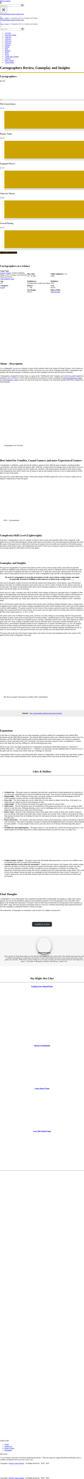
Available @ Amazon (42, 924)
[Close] (3, 10)
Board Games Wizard (16, 1463)
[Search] (1, 3)
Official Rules (55, 292)
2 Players (8, 37)
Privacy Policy (9, 1448)
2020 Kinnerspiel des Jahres (72, 378)
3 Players (8, 39)
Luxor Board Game (42, 1088)
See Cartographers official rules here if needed (46, 713)
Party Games (9, 60)
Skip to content (5, 1)
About (6, 1444)
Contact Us (8, 1446)
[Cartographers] (8, 98)
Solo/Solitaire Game (7, 279)
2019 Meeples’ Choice (10, 380)
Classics (7, 58)
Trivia (7, 55)
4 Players (8, 41)
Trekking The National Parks (42, 986)
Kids (6, 49)
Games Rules (9, 62)
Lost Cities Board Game (42, 1131)
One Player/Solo (10, 35)
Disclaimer (8, 1450)
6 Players (8, 43)
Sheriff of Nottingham (42, 1045)
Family (7, 18)
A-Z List (8, 33)
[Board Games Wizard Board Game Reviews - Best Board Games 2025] (12, 14)
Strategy (7, 51)
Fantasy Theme (5, 273)
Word (7, 53)
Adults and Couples (11, 57)
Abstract (8, 45)
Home (2, 18)
